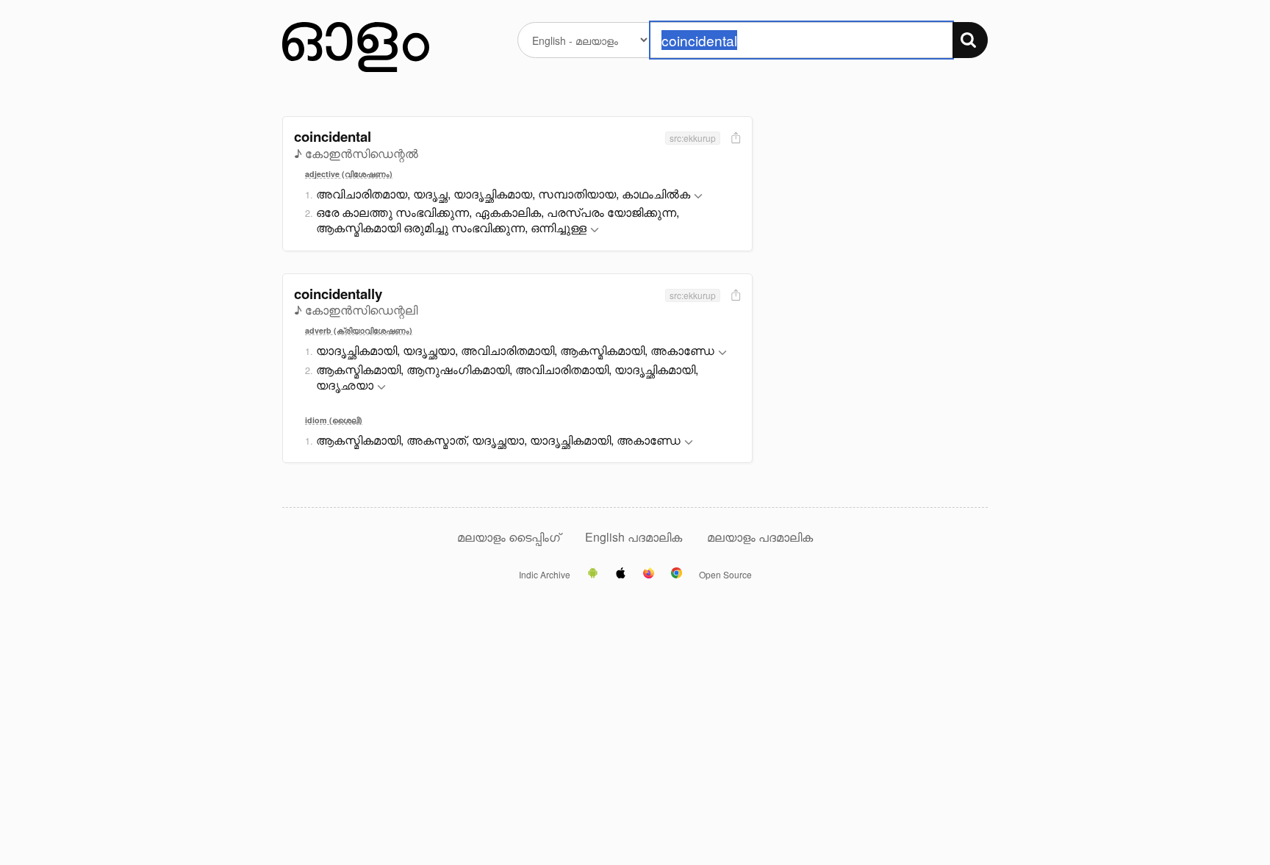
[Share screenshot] (734, 138)
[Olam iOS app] (620, 574)
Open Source (725, 575)
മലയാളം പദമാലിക (760, 536)
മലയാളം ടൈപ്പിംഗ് (508, 536)
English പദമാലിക (635, 536)
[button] (698, 196)
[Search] (970, 40)
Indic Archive (544, 575)
